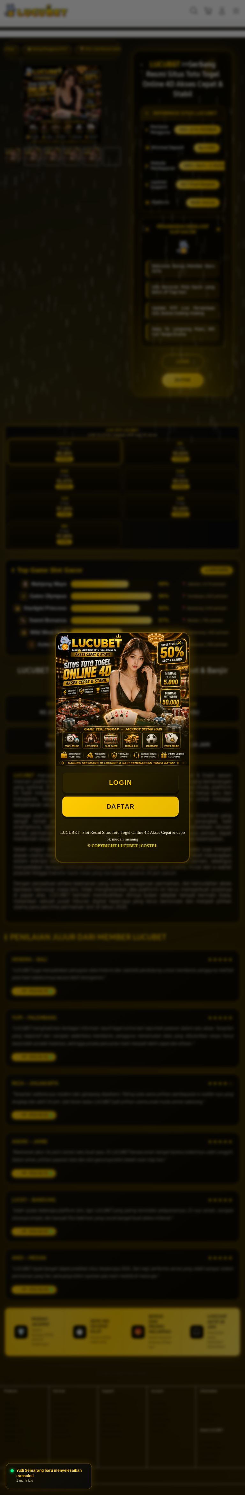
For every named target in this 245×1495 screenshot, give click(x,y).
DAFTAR (121, 806)
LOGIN (120, 782)
